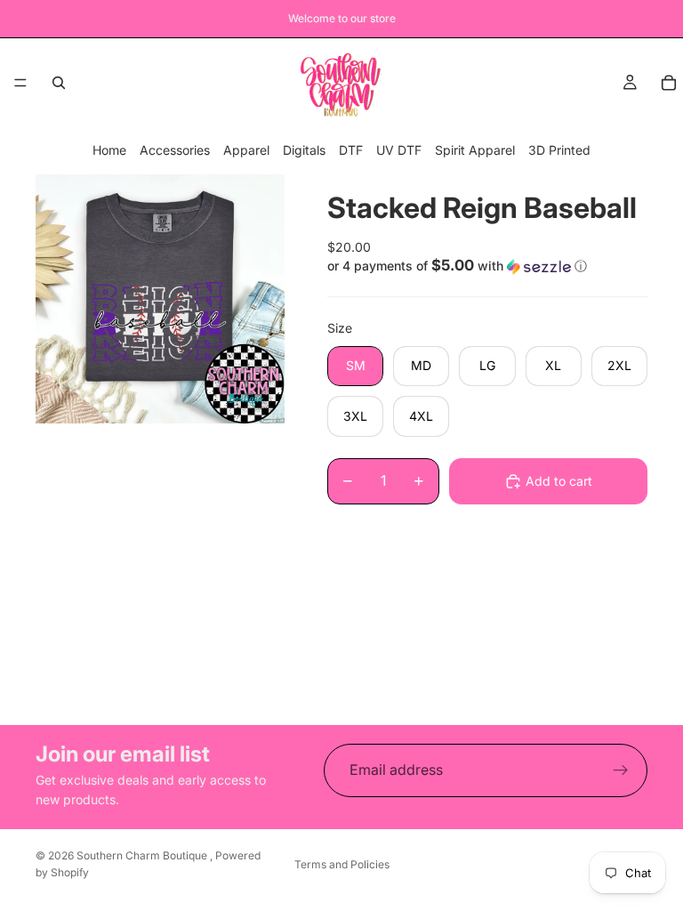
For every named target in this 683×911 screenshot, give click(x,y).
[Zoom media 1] (160, 298)
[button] (487, 266)
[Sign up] (620, 770)
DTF (351, 149)
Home (109, 149)
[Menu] (20, 82)
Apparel (246, 149)
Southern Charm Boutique (143, 855)
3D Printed (559, 149)
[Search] (58, 82)
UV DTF (399, 149)
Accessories (175, 149)
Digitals (304, 149)
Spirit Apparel (475, 149)
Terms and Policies (342, 864)
